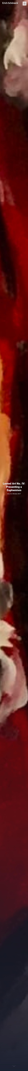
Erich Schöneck (10, 3)
